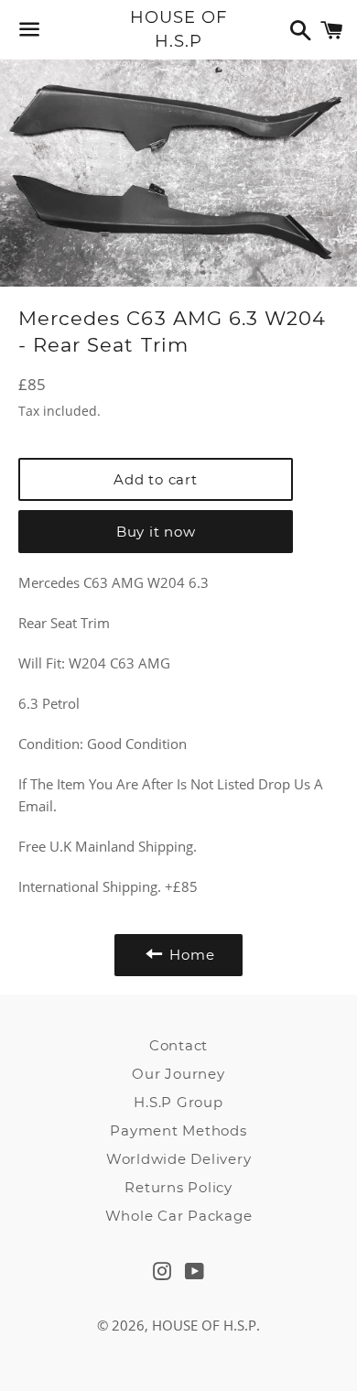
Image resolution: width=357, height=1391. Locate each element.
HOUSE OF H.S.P (178, 28)
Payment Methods (178, 1130)
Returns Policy (178, 1187)
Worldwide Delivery (179, 1159)
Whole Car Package (179, 1215)
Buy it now (156, 531)
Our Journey (178, 1073)
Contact (178, 1045)
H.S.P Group (178, 1102)
